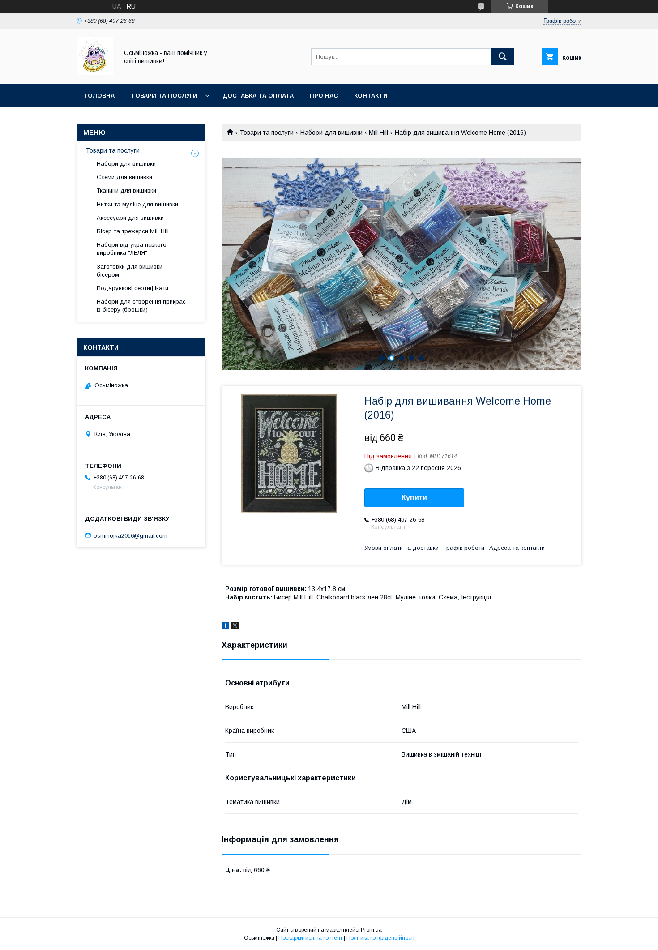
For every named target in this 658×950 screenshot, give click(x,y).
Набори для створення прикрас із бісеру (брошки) (141, 305)
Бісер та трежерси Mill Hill (133, 231)
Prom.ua (371, 930)
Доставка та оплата (258, 95)
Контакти (371, 95)
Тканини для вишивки (126, 190)
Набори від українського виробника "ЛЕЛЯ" (132, 248)
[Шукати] (502, 56)
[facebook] (225, 626)
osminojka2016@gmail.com (130, 535)
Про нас (324, 95)
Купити (414, 497)
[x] (235, 626)
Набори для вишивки (331, 132)
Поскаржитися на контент (310, 938)
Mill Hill (378, 132)
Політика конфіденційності (380, 938)
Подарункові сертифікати (132, 288)
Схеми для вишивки (124, 177)
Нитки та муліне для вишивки (137, 204)
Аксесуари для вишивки (130, 217)
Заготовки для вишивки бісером (129, 270)
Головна (100, 95)
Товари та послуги (164, 95)
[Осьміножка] (95, 72)
